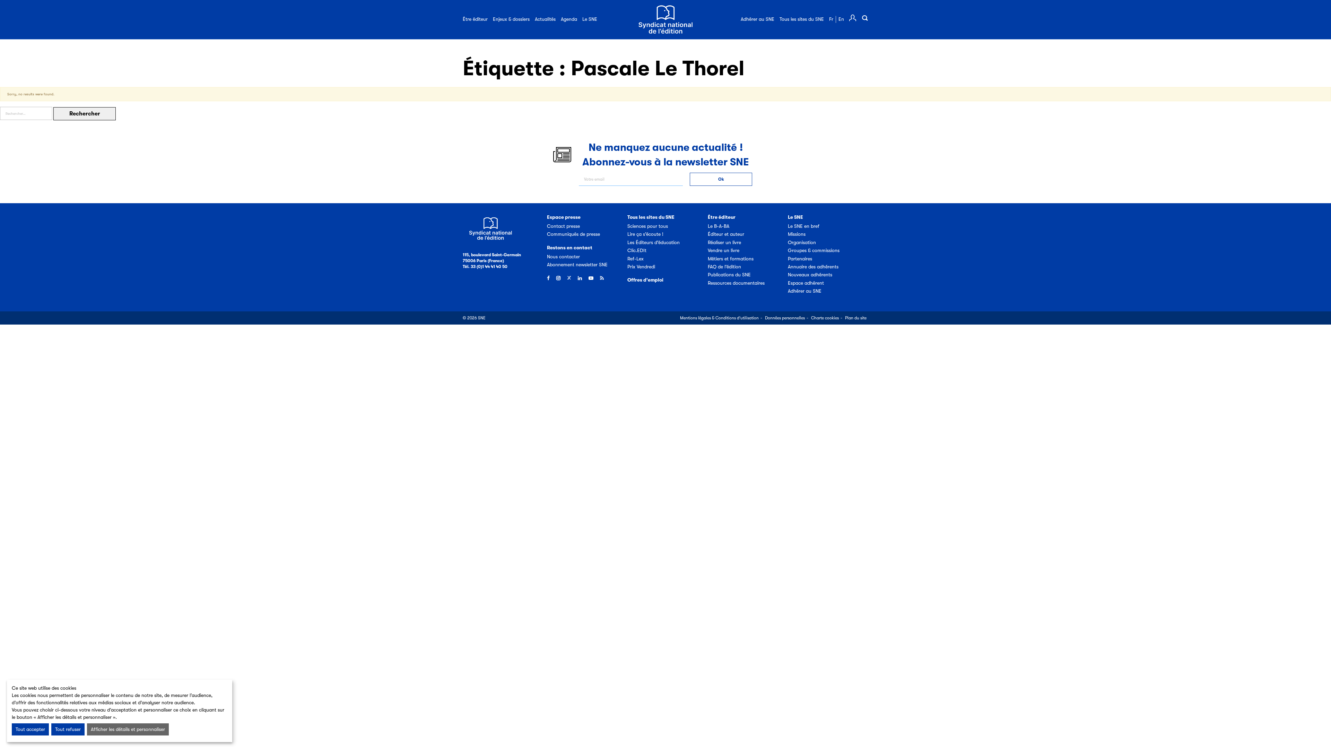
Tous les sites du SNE (802, 19)
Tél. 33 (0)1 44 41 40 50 (485, 266)
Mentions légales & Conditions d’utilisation (719, 318)
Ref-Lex (635, 258)
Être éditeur (475, 19)
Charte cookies (825, 318)
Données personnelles (785, 318)
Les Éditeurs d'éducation (653, 242)
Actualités (545, 19)
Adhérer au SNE (757, 19)
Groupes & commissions (814, 250)
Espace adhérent (806, 283)
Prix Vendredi (641, 266)
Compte (852, 18)
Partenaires (800, 258)
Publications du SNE (729, 274)
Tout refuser (68, 729)
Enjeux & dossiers (511, 19)
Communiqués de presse (573, 234)
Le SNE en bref (803, 226)
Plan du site (856, 318)
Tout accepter (30, 729)
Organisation (802, 242)
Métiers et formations (731, 258)
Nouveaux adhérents (810, 274)
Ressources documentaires (736, 283)
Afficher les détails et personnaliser (128, 729)
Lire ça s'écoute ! (645, 234)
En (841, 19)
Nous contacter (563, 256)
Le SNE (589, 19)
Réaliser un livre (724, 242)
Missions (797, 234)
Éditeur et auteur (726, 234)
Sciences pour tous (647, 226)
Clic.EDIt (636, 250)
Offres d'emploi (645, 280)
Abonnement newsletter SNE (577, 264)
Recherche (864, 18)
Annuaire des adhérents (813, 266)
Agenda (569, 19)
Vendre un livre (723, 250)
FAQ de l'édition (724, 266)
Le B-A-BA (718, 226)
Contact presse (563, 226)
